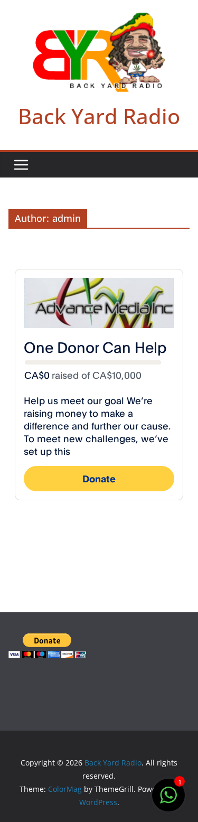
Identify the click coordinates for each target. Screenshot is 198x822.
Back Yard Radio (99, 115)
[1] (168, 800)
